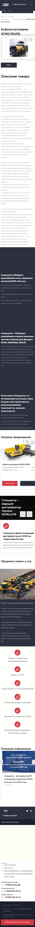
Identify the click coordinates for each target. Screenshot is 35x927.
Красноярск (26, 4)
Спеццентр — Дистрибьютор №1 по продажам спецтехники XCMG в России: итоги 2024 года (18, 779)
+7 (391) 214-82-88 (18, 4)
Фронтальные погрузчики (10, 822)
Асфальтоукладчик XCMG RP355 (16, 464)
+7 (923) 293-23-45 (12, 897)
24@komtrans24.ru (9, 868)
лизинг (28, 483)
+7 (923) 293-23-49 (13, 891)
